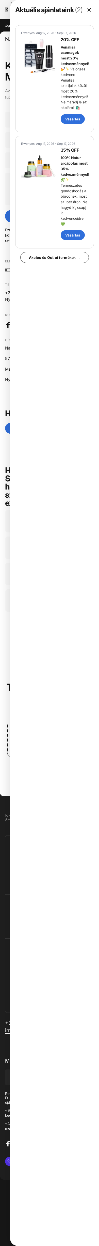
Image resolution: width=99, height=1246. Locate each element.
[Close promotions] (89, 10)
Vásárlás (72, 119)
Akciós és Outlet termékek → (54, 257)
